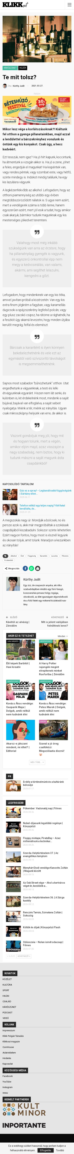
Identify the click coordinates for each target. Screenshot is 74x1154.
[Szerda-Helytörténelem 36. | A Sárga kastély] (13, 901)
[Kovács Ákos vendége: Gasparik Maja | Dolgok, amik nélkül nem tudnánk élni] (20, 690)
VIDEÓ (6, 1018)
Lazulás (54, 556)
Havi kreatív (12, 641)
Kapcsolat (8, 1063)
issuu (5, 1092)
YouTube (7, 1081)
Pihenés (65, 556)
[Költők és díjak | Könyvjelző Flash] (13, 931)
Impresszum (9, 1030)
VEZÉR (22, 68)
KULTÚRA (8, 984)
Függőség (32, 556)
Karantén (43, 556)
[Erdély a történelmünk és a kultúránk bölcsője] (13, 785)
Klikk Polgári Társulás (13, 1036)
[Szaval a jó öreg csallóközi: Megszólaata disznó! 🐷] (53, 730)
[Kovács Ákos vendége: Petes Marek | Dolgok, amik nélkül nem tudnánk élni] (53, 690)
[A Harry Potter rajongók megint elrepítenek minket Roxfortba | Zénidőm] (53, 650)
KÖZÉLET (11, 721)
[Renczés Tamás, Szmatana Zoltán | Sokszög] (13, 916)
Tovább (60, 1150)
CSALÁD (7, 1001)
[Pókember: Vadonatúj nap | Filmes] (13, 812)
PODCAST (8, 1012)
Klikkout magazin (11, 1041)
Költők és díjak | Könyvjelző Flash (41, 927)
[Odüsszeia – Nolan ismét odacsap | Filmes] (13, 946)
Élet (22, 556)
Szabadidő (8, 560)
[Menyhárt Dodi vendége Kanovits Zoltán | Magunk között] (13, 871)
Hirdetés (7, 1058)
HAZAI (43, 721)
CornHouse (8, 1047)
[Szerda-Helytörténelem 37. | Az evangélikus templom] (13, 857)
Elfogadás (45, 1150)
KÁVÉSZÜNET (10, 68)
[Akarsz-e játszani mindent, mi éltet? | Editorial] (20, 730)
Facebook (8, 1076)
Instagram (8, 1087)
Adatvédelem (9, 1052)
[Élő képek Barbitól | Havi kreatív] (20, 650)
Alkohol (14, 556)
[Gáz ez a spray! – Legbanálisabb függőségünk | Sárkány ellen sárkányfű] (10, 494)
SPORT (6, 990)
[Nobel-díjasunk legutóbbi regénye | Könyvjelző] (13, 827)
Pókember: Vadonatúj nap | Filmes (42, 808)
